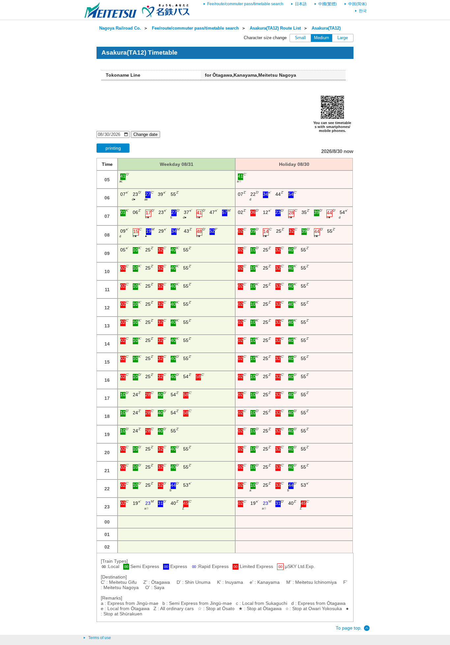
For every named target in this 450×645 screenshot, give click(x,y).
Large (342, 38)
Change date (145, 134)
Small (300, 38)
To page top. (349, 628)
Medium (321, 38)
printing (113, 148)
